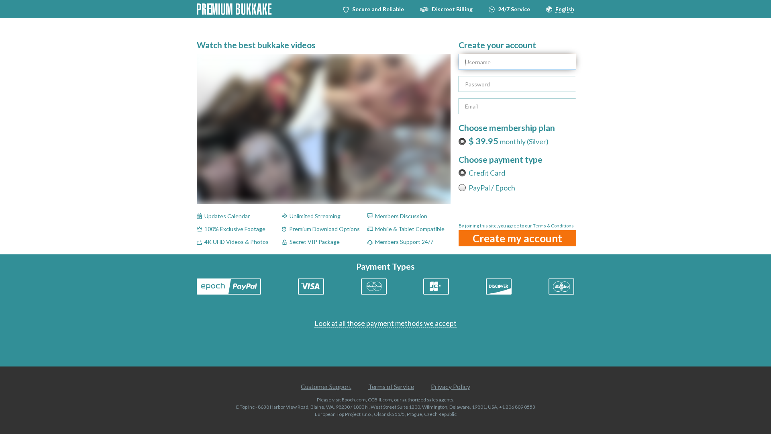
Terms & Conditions (553, 225)
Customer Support (326, 386)
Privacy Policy (450, 386)
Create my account (517, 238)
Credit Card (487, 172)
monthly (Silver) (509, 141)
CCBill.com (380, 400)
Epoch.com (354, 400)
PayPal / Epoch (492, 187)
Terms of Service (391, 386)
